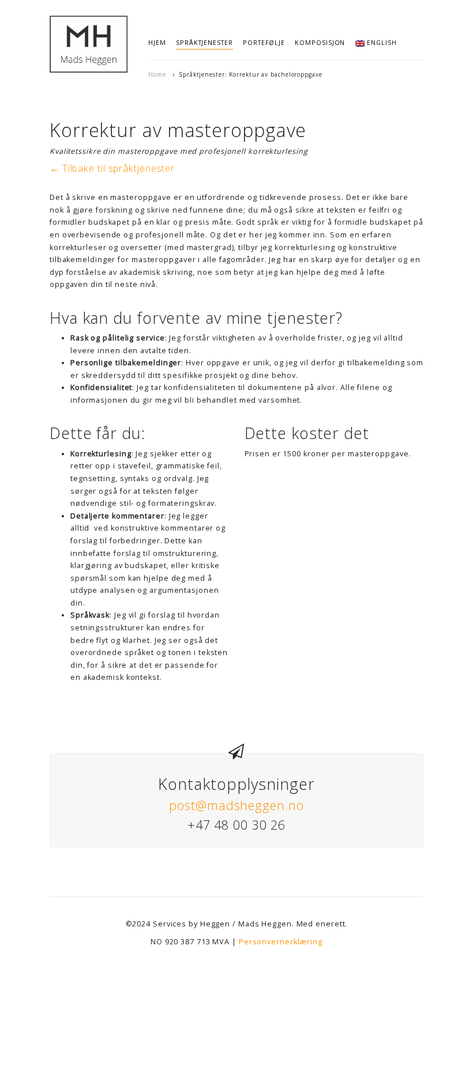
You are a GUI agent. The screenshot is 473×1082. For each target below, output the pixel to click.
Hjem (157, 42)
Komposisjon (320, 42)
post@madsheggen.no (236, 805)
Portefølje (264, 42)
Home (157, 74)
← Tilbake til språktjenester (112, 168)
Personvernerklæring (280, 942)
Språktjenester (204, 42)
